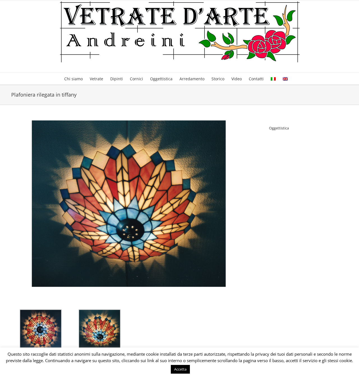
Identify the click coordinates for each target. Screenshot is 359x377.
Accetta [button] (180, 369)
